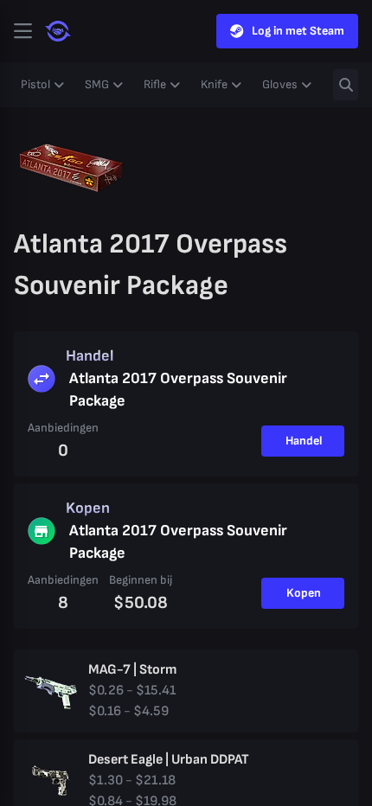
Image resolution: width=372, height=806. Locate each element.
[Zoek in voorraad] (345, 84)
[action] (22, 31)
